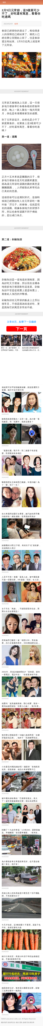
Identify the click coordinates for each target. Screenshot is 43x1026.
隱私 (20, 1022)
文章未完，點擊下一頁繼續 (21, 321)
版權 (24, 1022)
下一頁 (21, 329)
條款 (17, 1022)
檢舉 (16, 24)
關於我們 (4, 1022)
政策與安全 (11, 1022)
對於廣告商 (30, 1022)
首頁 (4, 2)
